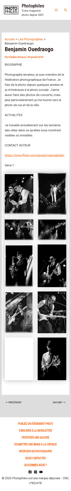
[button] (65, 10)
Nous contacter (35, 457)
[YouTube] (41, 472)
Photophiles (33, 6)
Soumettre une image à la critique (35, 444)
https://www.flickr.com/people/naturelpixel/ (34, 155)
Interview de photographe (35, 451)
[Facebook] (30, 472)
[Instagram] (35, 472)
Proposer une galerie (35, 437)
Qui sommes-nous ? (35, 464)
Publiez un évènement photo (35, 423)
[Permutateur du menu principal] (56, 10)
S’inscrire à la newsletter (35, 430)
